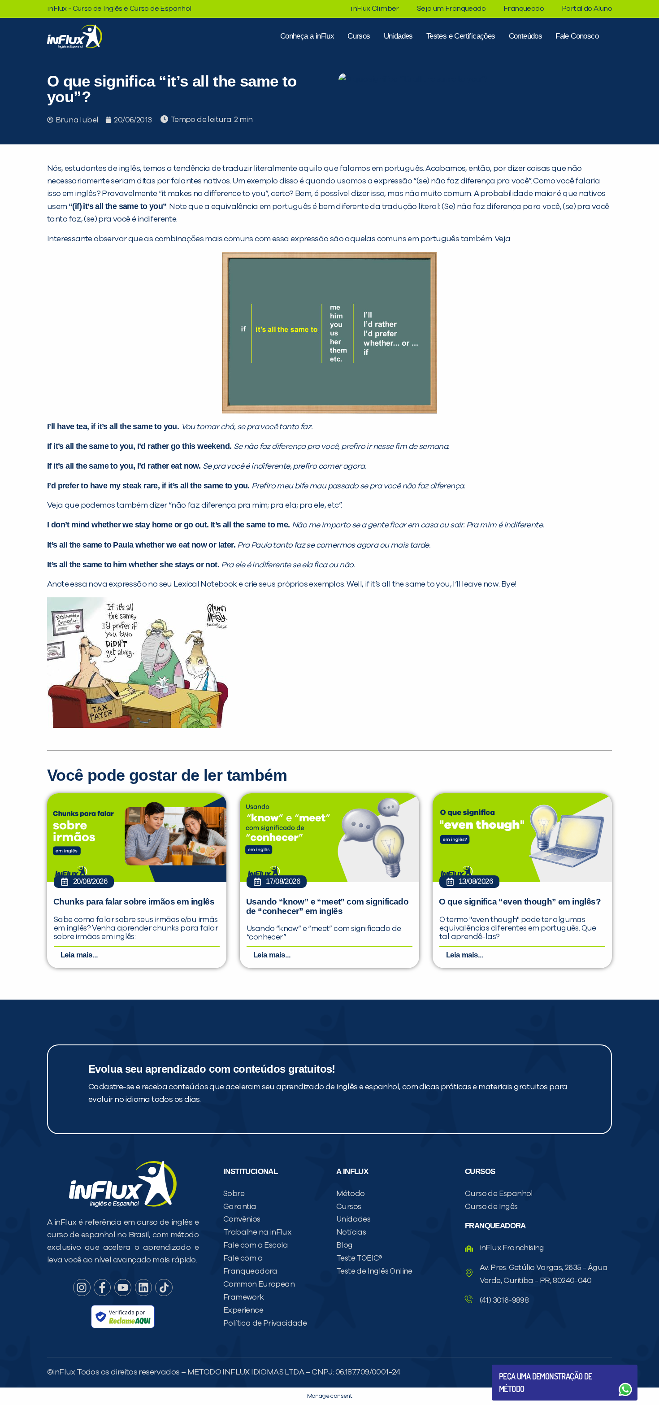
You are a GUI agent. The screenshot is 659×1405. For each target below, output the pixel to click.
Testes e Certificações (460, 36)
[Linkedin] (143, 1287)
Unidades (398, 36)
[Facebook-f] (102, 1287)
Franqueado (523, 8)
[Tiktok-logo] (163, 1287)
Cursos (358, 36)
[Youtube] (122, 1287)
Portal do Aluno (587, 8)
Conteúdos (525, 36)
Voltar (520, 1368)
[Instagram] (81, 1287)
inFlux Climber (375, 8)
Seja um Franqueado (451, 8)
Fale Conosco (576, 36)
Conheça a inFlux (307, 36)
